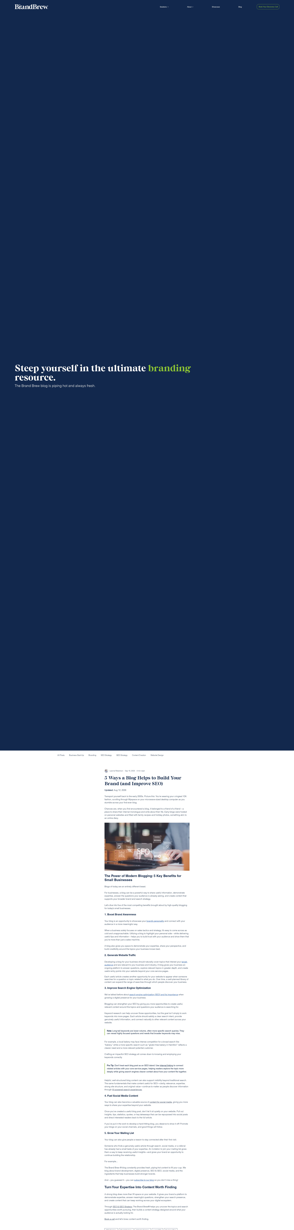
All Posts (61, 755)
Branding (92, 755)
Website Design (157, 755)
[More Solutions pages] (168, 6)
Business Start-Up (76, 755)
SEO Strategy (106, 755)
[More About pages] (192, 6)
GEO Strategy (121, 755)
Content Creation (139, 755)
